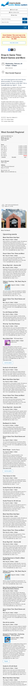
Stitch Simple (11, 449)
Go (24, 19)
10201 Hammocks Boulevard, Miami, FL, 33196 (11, 205)
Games (12, 119)
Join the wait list (8, 362)
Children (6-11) (14, 117)
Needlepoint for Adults (9, 423)
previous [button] (3, 157)
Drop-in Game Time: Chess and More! (13, 253)
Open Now (14, 15)
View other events (14, 42)
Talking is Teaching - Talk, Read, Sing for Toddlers (14, 282)
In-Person (8, 119)
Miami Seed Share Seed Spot (11, 237)
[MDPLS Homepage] (14, 4)
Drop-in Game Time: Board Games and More (14, 299)
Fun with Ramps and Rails (10, 312)
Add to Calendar (9, 68)
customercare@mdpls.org (7, 136)
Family (12, 121)
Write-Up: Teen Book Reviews (11, 324)
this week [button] (14, 157)
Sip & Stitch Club (13, 338)
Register (6, 661)
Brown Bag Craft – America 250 (12, 265)
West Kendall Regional (13, 73)
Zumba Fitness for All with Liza (12, 487)
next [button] (25, 157)
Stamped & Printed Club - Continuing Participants (13, 634)
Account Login (14, 9)
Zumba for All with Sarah (10, 367)
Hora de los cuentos (8, 622)
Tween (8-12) (9, 117)
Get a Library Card (14, 12)
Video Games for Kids (9, 476)
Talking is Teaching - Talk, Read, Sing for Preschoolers (14, 571)
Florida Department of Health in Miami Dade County (14, 558)
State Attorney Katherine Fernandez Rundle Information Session (13, 588)
